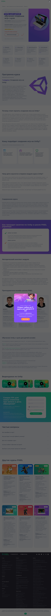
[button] (25, 319)
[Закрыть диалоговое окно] (49, 1)
